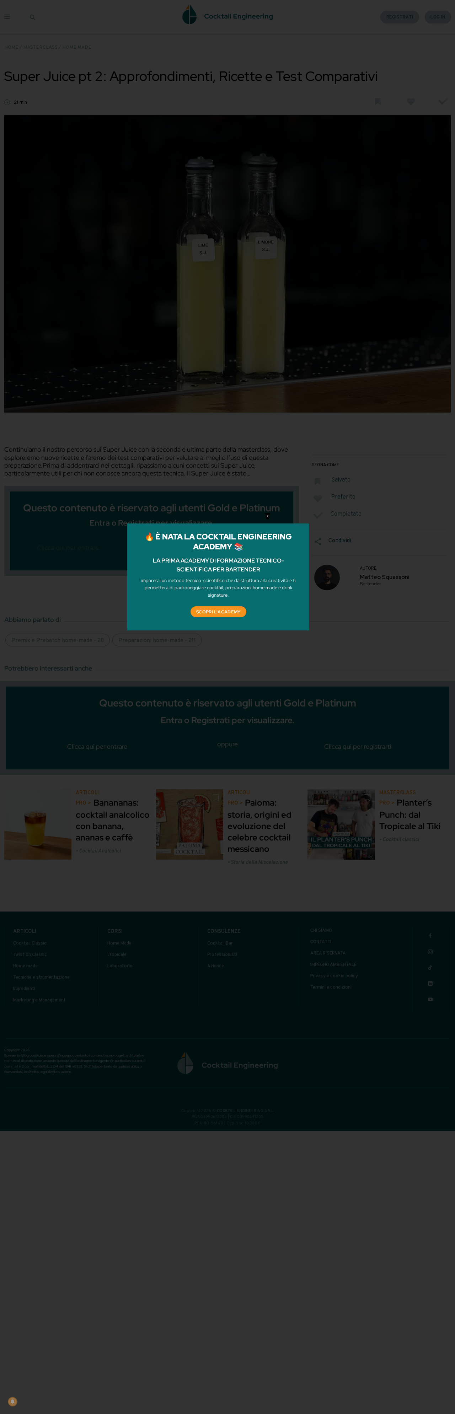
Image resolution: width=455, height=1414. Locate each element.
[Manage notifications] (12, 1401)
